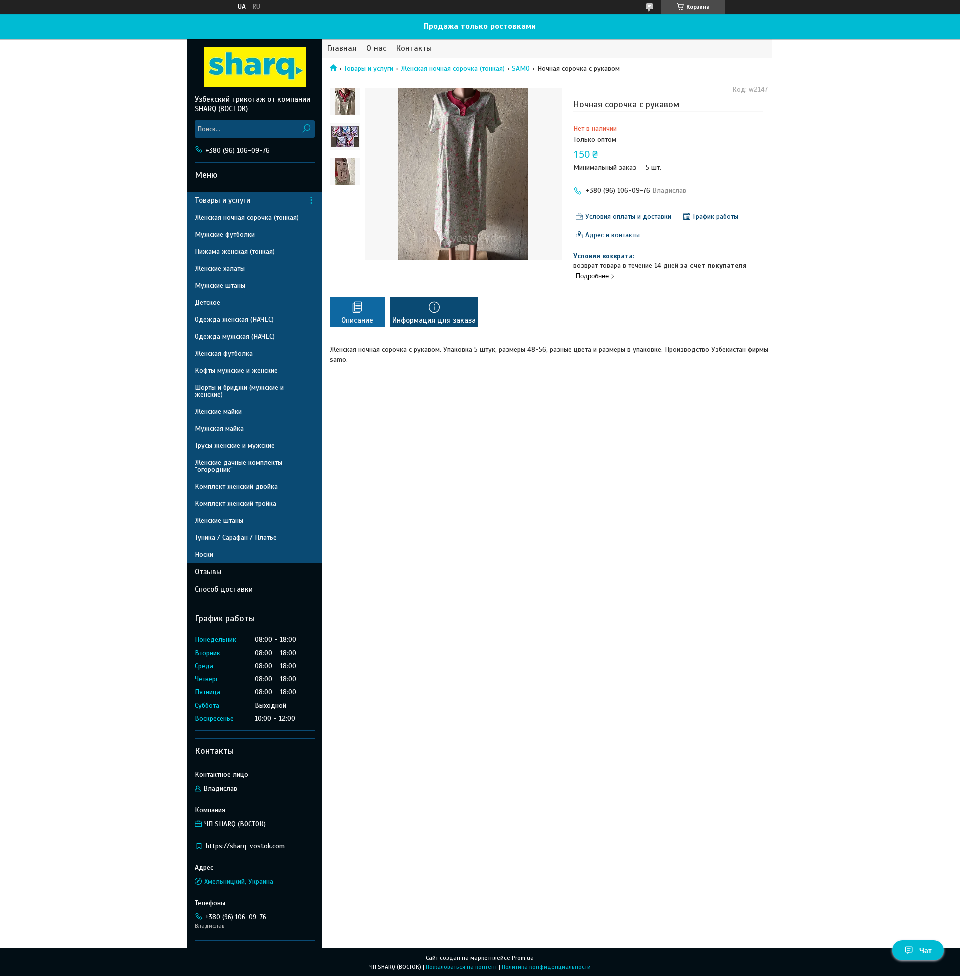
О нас (376, 48)
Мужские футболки (225, 234)
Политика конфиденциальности (546, 966)
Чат (926, 950)
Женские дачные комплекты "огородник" (238, 466)
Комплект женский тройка (235, 503)
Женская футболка (224, 353)
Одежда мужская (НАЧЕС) (235, 336)
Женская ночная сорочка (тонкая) (453, 68)
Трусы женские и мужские (235, 445)
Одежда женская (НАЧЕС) (234, 319)
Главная (342, 48)
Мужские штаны (220, 285)
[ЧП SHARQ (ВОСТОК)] (255, 67)
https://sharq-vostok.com (245, 846)
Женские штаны (219, 520)
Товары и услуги (369, 68)
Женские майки (218, 411)
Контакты (414, 48)
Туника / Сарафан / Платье (236, 537)
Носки (204, 554)
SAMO (521, 68)
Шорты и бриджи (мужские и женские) (239, 391)
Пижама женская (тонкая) (235, 251)
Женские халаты (220, 268)
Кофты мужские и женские (236, 370)
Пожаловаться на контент (462, 966)
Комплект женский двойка (236, 486)
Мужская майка (219, 428)
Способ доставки (224, 589)
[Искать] (306, 129)
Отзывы (208, 571)
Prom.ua (523, 957)
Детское (207, 302)
